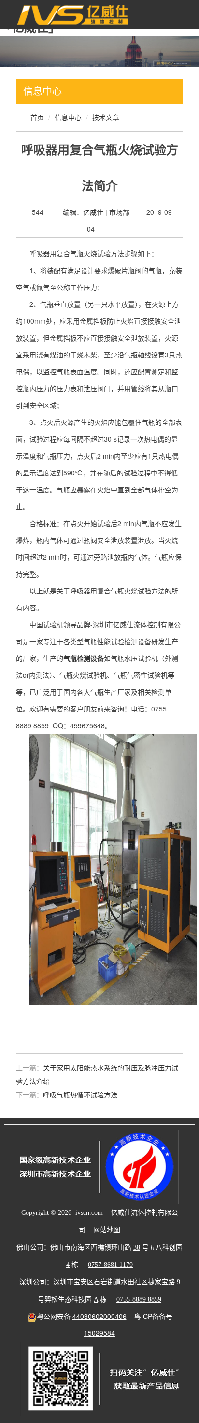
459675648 (87, 725)
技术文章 (105, 117)
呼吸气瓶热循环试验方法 (80, 1094)
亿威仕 (93, 212)
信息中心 (68, 117)
